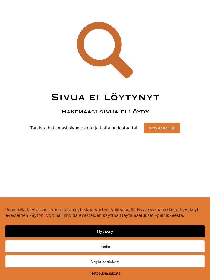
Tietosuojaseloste (105, 273)
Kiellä (105, 246)
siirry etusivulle (161, 128)
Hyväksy (105, 231)
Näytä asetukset (105, 261)
